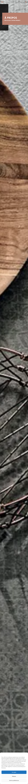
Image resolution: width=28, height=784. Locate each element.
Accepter (14, 772)
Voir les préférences (14, 780)
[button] (26, 754)
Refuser (14, 776)
